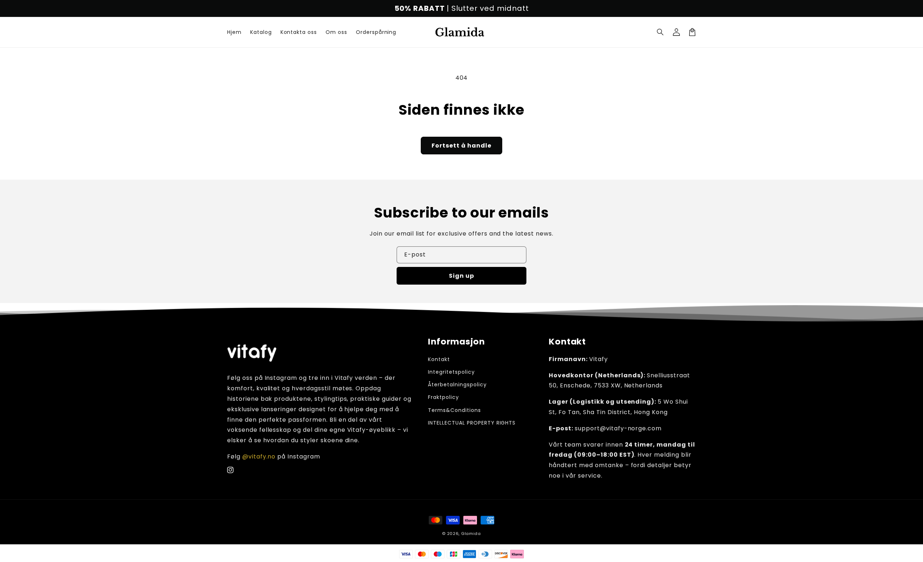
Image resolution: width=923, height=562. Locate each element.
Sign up (461, 276)
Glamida (471, 533)
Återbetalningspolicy (457, 384)
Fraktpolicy (443, 397)
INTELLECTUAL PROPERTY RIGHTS (472, 422)
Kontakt (439, 359)
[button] (660, 32)
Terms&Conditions (454, 410)
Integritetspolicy (451, 372)
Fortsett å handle (461, 145)
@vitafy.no (259, 456)
